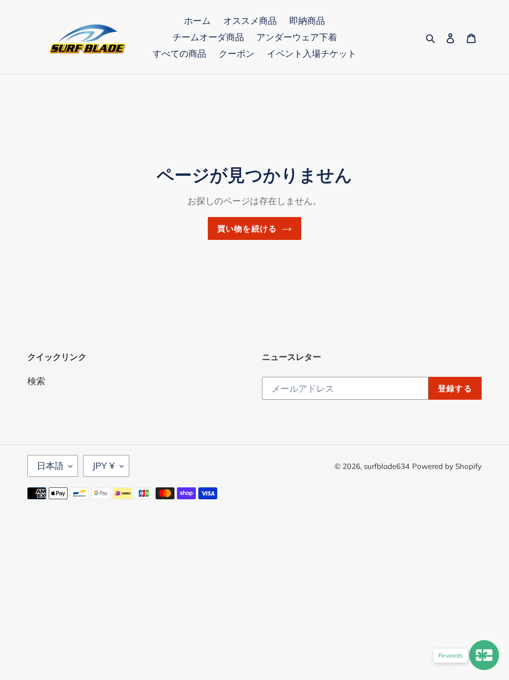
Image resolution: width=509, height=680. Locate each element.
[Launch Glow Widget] (484, 655)
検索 (36, 381)
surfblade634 (387, 466)
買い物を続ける (247, 228)
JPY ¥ (103, 465)
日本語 (50, 465)
